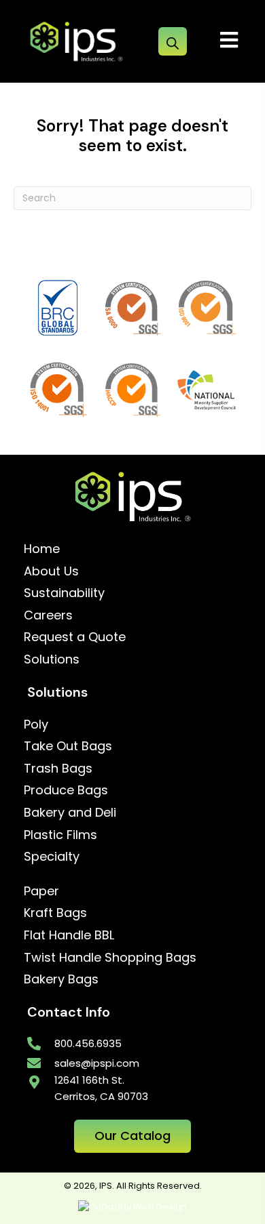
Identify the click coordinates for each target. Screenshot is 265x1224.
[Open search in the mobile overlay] (172, 41)
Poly (36, 724)
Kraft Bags (55, 912)
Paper (41, 890)
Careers (48, 615)
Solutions (52, 659)
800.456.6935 (88, 1043)
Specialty (52, 856)
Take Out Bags (68, 745)
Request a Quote (75, 636)
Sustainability (64, 592)
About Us (51, 571)
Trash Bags (58, 768)
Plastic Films (60, 834)
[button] (132, 1136)
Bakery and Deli (70, 812)
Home (42, 548)
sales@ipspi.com (96, 1063)
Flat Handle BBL (69, 934)
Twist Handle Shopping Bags (110, 957)
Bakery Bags (61, 979)
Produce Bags (66, 789)
